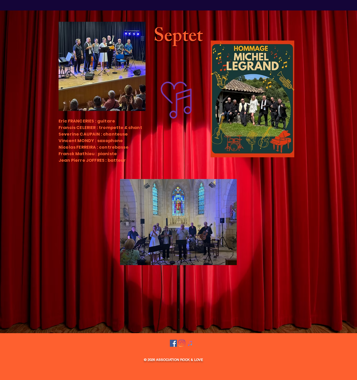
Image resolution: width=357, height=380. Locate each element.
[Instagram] (181, 343)
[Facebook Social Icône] (173, 343)
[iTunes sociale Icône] (190, 343)
